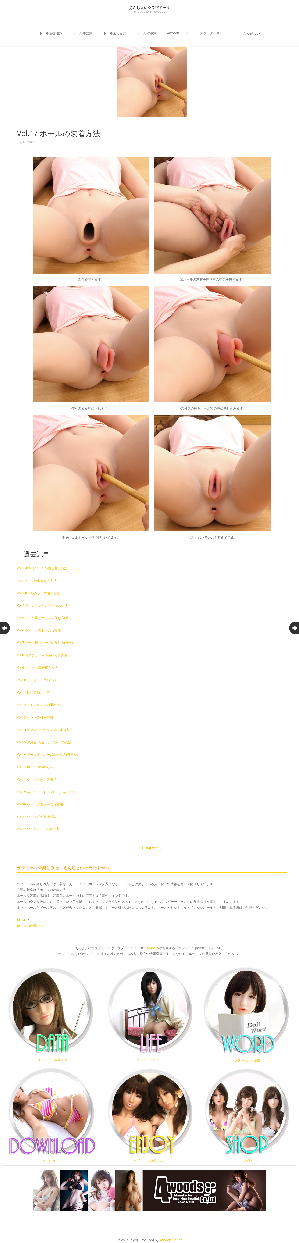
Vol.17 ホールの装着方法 (35, 767)
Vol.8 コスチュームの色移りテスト (42, 655)
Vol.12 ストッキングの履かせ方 (40, 704)
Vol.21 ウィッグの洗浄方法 (36, 816)
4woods (153, 948)
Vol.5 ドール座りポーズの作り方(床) (43, 618)
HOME (22, 920)
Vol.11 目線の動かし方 (33, 692)
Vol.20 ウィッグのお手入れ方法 (40, 804)
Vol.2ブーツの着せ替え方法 (37, 580)
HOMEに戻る (152, 848)
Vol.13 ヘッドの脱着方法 (35, 717)
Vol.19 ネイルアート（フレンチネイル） (46, 792)
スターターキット (213, 33)
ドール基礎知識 (50, 33)
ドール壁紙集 (147, 33)
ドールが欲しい (248, 33)
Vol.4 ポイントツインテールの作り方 (44, 605)
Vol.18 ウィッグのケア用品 (36, 779)
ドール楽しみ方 (114, 33)
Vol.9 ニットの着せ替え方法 (37, 667)
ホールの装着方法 (30, 925)
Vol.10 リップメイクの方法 (36, 680)
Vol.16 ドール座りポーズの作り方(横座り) (47, 754)
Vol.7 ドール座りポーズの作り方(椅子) (45, 642)
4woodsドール (178, 33)
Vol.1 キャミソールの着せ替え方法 (42, 568)
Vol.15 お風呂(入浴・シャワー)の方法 (44, 742)
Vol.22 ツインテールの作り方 (38, 829)
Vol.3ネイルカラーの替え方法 (38, 593)
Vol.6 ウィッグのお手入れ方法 (39, 630)
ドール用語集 (83, 33)
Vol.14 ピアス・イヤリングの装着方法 (45, 729)
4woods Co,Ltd (170, 1240)
